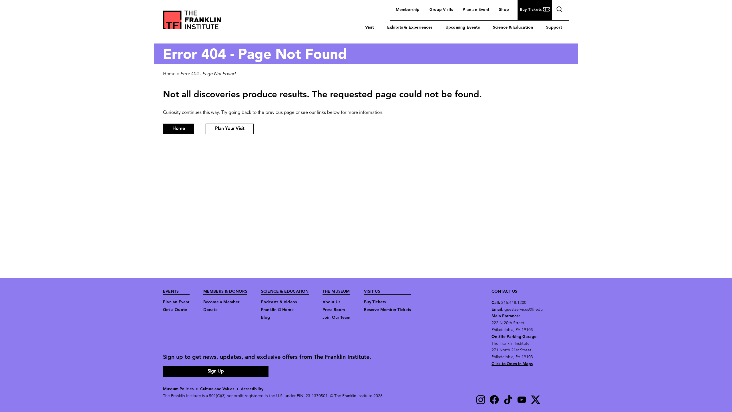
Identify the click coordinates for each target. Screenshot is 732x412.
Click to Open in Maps (512, 364)
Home (169, 74)
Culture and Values (217, 389)
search (558, 10)
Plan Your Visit (229, 128)
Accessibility (252, 389)
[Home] (192, 21)
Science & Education (513, 27)
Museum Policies (178, 389)
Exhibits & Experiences (409, 27)
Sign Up (216, 371)
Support (554, 27)
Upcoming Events (462, 27)
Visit (369, 27)
